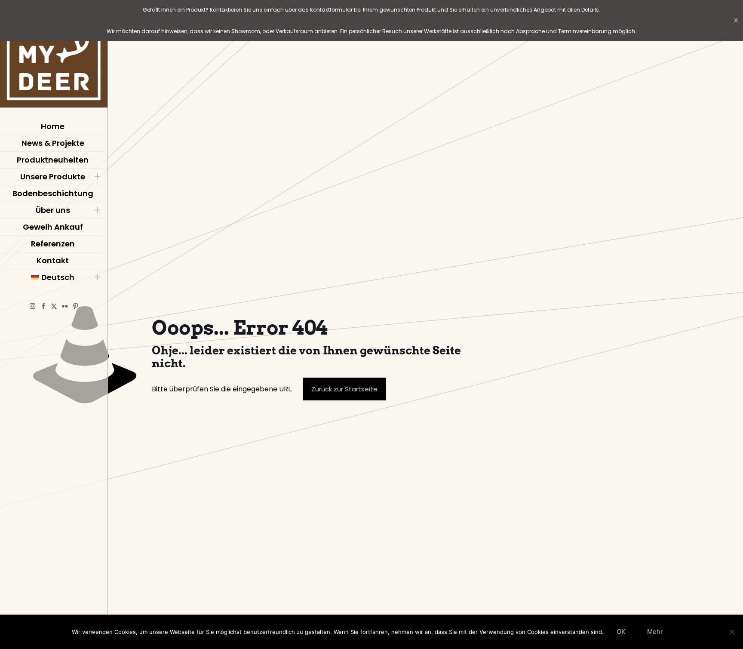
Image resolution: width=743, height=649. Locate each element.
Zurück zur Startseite (344, 389)
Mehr (655, 631)
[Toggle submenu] (97, 177)
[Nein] (732, 631)
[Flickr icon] (64, 306)
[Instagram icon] (32, 306)
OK (621, 631)
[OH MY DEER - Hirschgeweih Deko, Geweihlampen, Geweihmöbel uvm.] (53, 56)
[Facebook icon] (43, 306)
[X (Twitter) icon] (54, 306)
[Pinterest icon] (75, 306)
